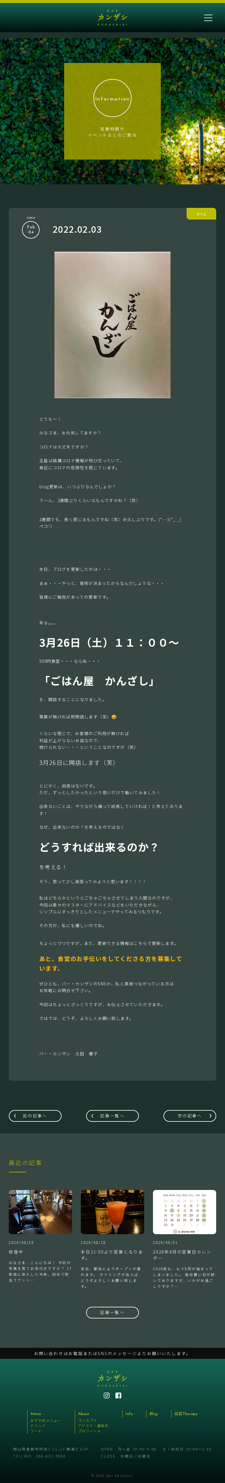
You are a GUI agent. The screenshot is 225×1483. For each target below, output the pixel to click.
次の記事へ (190, 1116)
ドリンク (38, 1425)
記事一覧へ (112, 1116)
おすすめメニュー (46, 1420)
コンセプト (87, 1420)
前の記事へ (35, 1116)
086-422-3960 (51, 1455)
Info (129, 1414)
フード (36, 1430)
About (83, 1414)
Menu (35, 1414)
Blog (153, 1414)
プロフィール (89, 1430)
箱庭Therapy (186, 1414)
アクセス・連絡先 (93, 1425)
